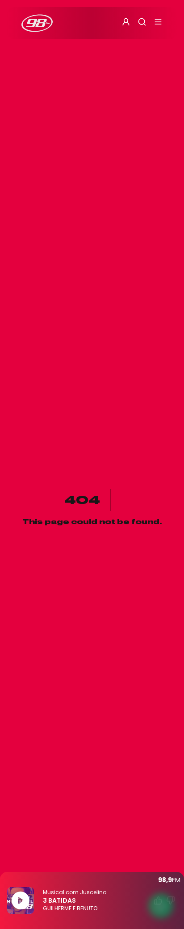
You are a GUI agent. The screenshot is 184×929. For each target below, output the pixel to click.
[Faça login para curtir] (158, 900)
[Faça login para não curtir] (170, 900)
